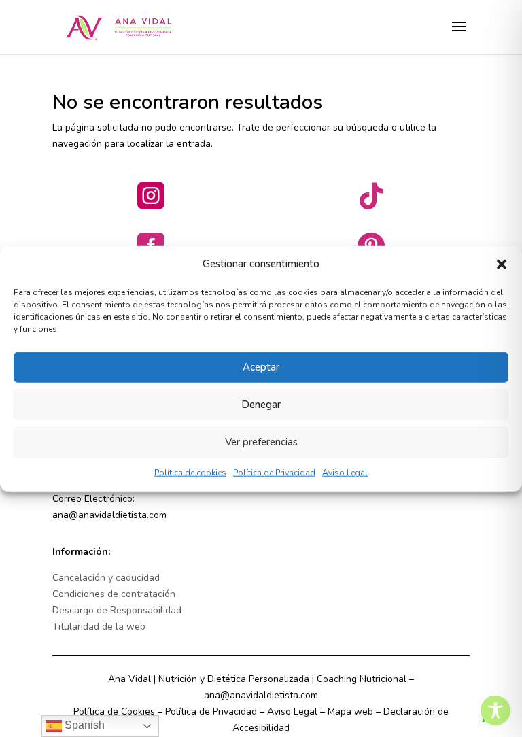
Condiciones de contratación (113, 593)
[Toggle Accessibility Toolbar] (495, 710)
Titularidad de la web (98, 626)
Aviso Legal (345, 472)
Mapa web (350, 711)
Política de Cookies (114, 711)
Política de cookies (190, 472)
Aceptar (261, 367)
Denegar (261, 404)
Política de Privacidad (274, 472)
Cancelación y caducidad (106, 577)
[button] (501, 264)
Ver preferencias (261, 442)
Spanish (83, 725)
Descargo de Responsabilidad (116, 610)
